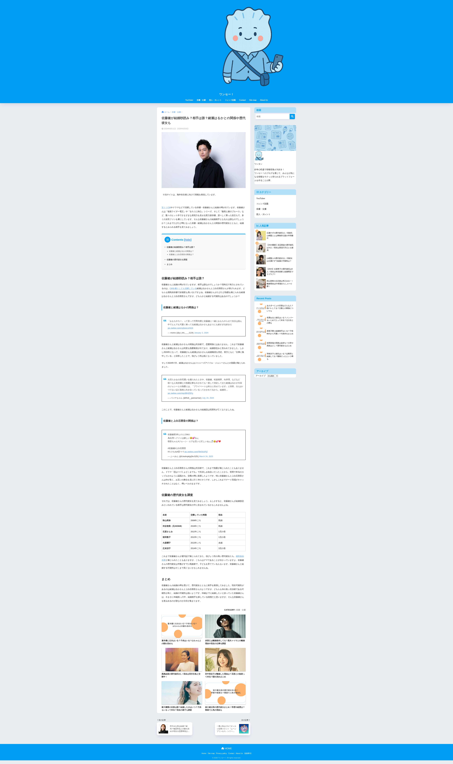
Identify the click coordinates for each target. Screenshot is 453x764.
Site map (252, 100)
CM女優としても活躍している (183, 288)
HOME (228, 748)
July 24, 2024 (208, 398)
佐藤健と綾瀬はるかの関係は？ (181, 251)
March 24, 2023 (206, 456)
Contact (242, 100)
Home (204, 753)
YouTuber (189, 100)
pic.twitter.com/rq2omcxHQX (180, 328)
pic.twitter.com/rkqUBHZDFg (180, 393)
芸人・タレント (215, 100)
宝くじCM (166, 207)
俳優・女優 (201, 100)
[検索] (292, 116)
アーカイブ (261, 376)
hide (188, 239)
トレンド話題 (230, 100)
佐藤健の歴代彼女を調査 (177, 259)
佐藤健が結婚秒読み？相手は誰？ (181, 247)
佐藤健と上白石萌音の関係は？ (181, 254)
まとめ (169, 264)
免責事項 (247, 753)
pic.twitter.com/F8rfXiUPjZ (196, 452)
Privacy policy (221, 753)
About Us (264, 100)
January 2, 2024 (201, 333)
